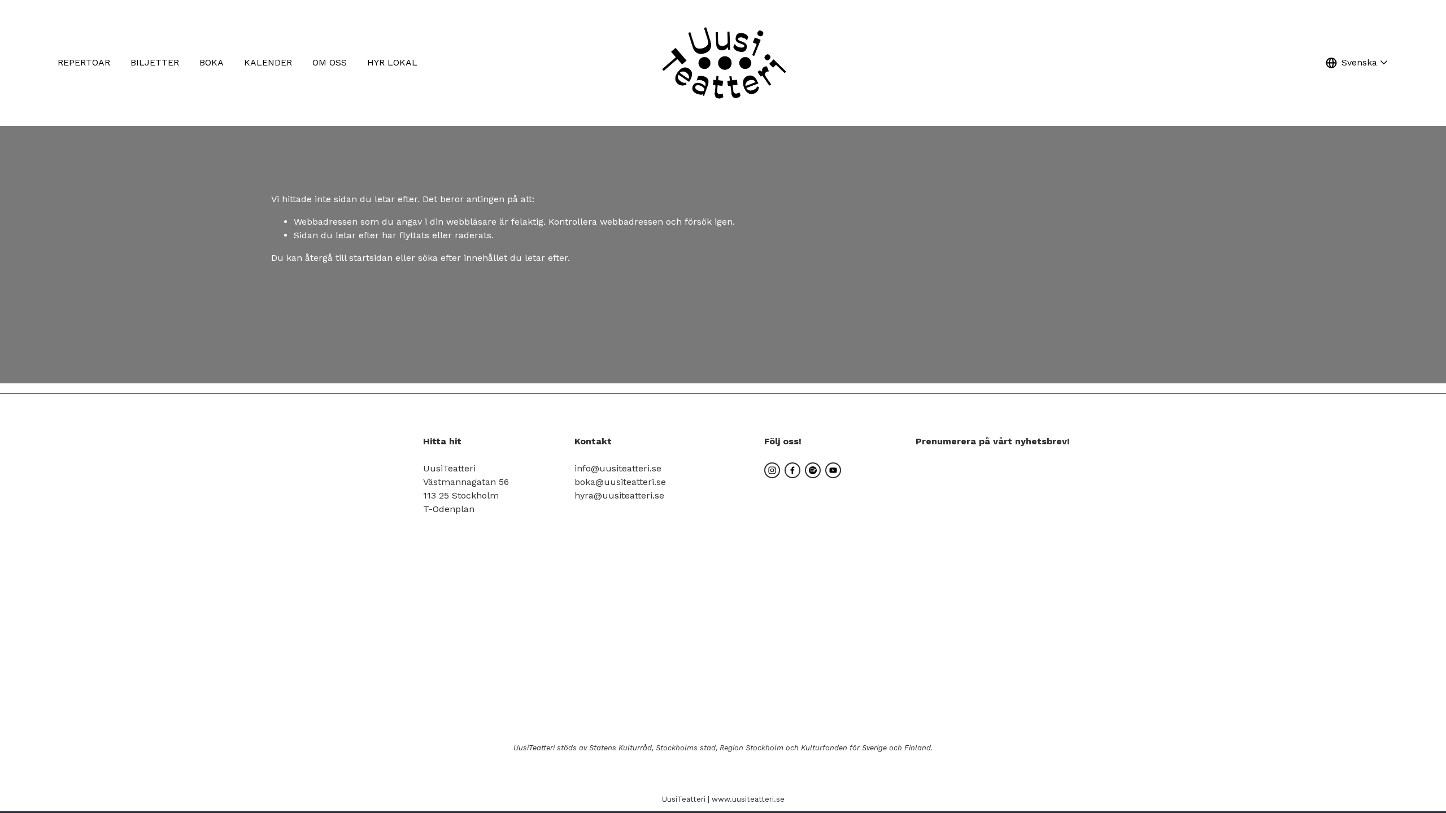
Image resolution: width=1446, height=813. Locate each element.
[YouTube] (833, 470)
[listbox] (1357, 63)
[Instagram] (772, 470)
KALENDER (268, 62)
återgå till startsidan (349, 257)
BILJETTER (154, 62)
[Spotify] (813, 470)
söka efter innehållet (462, 257)
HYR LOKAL (392, 62)
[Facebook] (792, 470)
